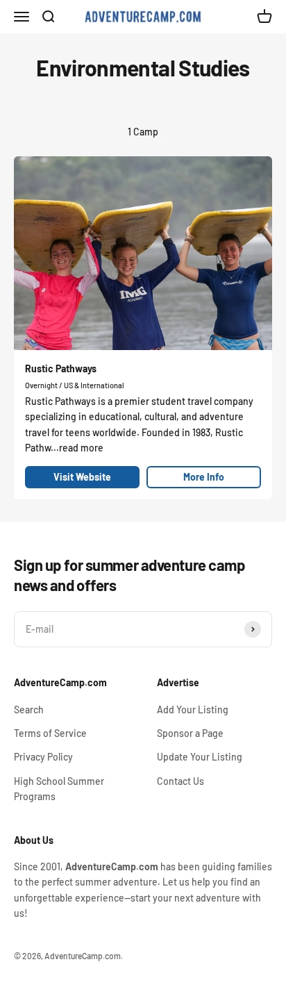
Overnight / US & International (74, 385)
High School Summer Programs (59, 788)
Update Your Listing (199, 757)
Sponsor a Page (190, 733)
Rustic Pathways (60, 368)
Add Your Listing (192, 709)
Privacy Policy (43, 757)
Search (29, 709)
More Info (203, 477)
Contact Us (180, 781)
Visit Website (82, 477)
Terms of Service (50, 733)
